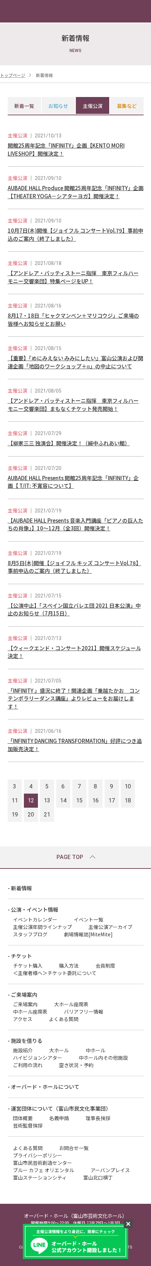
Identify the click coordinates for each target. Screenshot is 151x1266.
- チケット (20, 956)
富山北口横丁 (98, 1177)
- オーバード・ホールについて (43, 1086)
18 (128, 800)
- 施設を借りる (25, 1040)
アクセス (22, 1018)
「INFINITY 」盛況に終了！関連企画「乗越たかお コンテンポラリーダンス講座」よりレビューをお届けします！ (74, 698)
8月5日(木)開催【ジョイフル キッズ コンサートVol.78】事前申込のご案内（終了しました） (74, 567)
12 (31, 800)
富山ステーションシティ (40, 1177)
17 (112, 800)
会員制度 (105, 965)
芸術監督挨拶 (27, 1125)
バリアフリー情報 (83, 1011)
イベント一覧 (88, 919)
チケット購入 (27, 965)
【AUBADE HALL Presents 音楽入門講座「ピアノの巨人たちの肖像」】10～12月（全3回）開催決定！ (75, 524)
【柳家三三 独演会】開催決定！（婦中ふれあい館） (69, 443)
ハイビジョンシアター (37, 1057)
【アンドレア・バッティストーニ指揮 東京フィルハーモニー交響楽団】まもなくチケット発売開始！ (73, 404)
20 (31, 814)
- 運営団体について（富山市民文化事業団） (59, 1108)
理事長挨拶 (98, 1118)
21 (47, 814)
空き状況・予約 (76, 1064)
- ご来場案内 (22, 994)
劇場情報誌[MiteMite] (88, 934)
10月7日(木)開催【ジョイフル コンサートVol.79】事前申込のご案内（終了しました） (75, 234)
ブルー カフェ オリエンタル (43, 1170)
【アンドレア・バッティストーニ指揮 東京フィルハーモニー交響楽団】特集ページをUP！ (73, 277)
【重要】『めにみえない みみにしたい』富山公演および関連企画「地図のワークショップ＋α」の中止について (75, 362)
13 (47, 800)
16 (95, 800)
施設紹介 (23, 1050)
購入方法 (69, 965)
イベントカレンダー (35, 919)
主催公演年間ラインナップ (42, 926)
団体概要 (23, 1118)
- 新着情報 (20, 888)
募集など (127, 105)
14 (63, 800)
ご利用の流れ (27, 1064)
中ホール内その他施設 (103, 1057)
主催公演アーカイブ (110, 926)
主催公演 (93, 105)
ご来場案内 (25, 1004)
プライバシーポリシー (37, 1155)
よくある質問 (63, 1018)
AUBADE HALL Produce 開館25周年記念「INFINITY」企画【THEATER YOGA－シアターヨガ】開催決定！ (76, 192)
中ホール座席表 (30, 1011)
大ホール (59, 1050)
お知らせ (58, 105)
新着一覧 (24, 105)
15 (79, 800)
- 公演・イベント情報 (33, 909)
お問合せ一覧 (73, 1147)
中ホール (95, 1050)
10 (128, 786)
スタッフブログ (30, 934)
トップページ (12, 75)
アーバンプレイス (110, 1170)
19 (15, 814)
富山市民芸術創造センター (42, 1162)
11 (15, 800)
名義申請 (59, 1118)
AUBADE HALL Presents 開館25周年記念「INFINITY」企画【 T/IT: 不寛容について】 (73, 482)
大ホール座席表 (71, 1004)
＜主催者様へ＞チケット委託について (55, 972)
